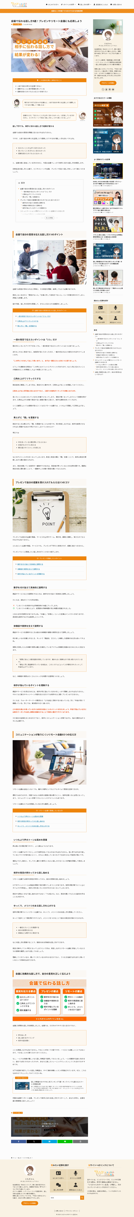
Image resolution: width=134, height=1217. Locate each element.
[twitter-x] (103, 89)
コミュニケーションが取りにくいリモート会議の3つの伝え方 (42, 211)
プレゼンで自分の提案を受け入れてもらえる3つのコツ (40, 200)
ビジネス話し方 (17, 24)
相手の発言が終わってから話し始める (31, 821)
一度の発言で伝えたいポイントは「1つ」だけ (37, 192)
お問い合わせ (59, 1211)
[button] (18, 1141)
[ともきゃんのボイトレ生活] (19, 4)
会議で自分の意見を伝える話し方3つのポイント (37, 189)
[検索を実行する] (82, 1198)
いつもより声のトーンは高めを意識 (34, 214)
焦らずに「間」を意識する (31, 197)
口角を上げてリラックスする (32, 194)
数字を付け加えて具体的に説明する (34, 203)
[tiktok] (106, 89)
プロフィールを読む (108, 83)
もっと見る (49, 218)
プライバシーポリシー (71, 1211)
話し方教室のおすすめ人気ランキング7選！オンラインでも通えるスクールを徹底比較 (57, 1083)
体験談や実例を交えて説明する (32, 205)
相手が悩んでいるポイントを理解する (34, 208)
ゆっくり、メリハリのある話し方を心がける (33, 826)
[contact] (113, 89)
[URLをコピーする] (80, 1141)
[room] (109, 89)
